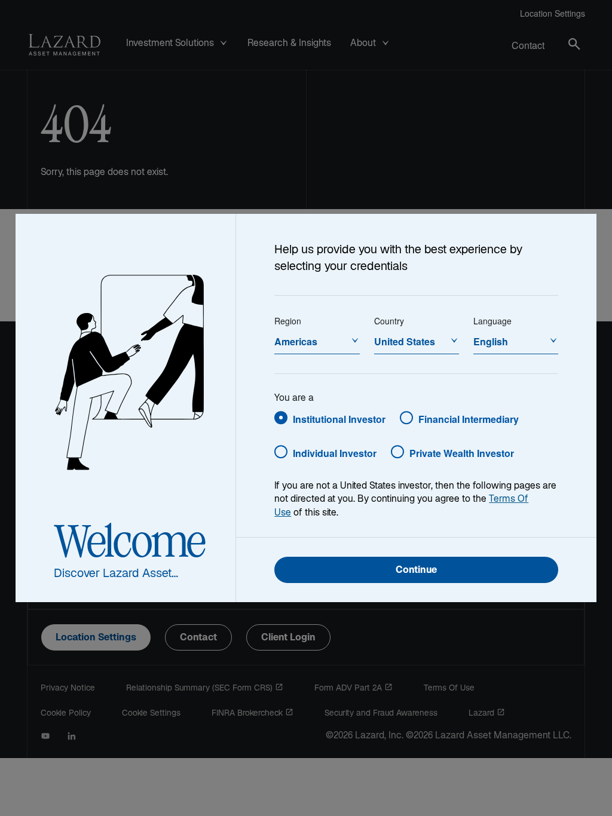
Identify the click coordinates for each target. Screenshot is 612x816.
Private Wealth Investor (461, 453)
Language (492, 321)
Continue (416, 571)
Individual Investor (335, 453)
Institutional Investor (339, 419)
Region (287, 321)
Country (389, 321)
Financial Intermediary (468, 419)
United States (404, 341)
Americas (295, 341)
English (490, 341)
